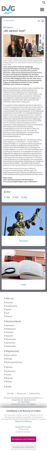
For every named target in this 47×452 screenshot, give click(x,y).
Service (9, 367)
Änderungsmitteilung (14, 362)
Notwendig (24, 429)
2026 (8, 197)
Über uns (10, 298)
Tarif (7, 313)
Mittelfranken (11, 339)
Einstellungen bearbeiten (23, 447)
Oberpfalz (9, 336)
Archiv (8, 386)
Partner (8, 375)
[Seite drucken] (42, 21)
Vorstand (9, 303)
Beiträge (9, 359)
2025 (16, 197)
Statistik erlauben (24, 432)
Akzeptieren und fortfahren (23, 439)
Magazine (9, 378)
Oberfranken (10, 343)
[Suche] (43, 3)
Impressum (21, 393)
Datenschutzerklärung (23, 421)
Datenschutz (34, 393)
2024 (25, 197)
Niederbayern (11, 329)
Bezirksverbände (13, 321)
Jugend (8, 309)
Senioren (9, 316)
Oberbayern (10, 325)
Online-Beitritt (11, 355)
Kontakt (10, 393)
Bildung (8, 382)
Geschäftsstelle (11, 306)
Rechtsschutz (11, 371)
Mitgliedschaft (12, 351)
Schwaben (9, 332)
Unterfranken (11, 346)
